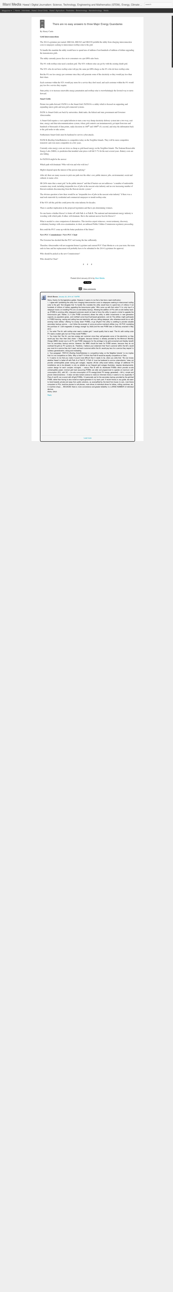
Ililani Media (100, 278)
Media (106, 10)
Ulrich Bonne (52, 296)
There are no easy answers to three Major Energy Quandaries (87, 24)
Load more (87, 437)
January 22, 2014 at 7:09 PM (68, 296)
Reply (49, 394)
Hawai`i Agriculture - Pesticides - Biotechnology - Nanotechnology (75, 10)
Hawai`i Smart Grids (40, 10)
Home (17, 10)
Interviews (26, 10)
